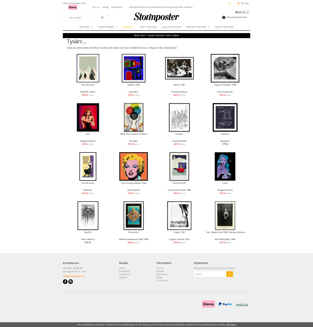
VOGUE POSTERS (224, 27)
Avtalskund (124, 274)
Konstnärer (106, 27)
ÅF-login (245, 3)
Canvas (127, 27)
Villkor (122, 268)
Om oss (96, 7)
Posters (84, 27)
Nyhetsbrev (162, 274)
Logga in (123, 277)
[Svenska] (236, 12)
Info (228, 324)
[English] (239, 12)
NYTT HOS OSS (148, 27)
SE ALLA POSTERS (171, 27)
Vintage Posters (196, 27)
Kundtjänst (116, 7)
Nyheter (160, 271)
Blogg (105, 7)
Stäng (233, 324)
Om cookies (162, 280)
